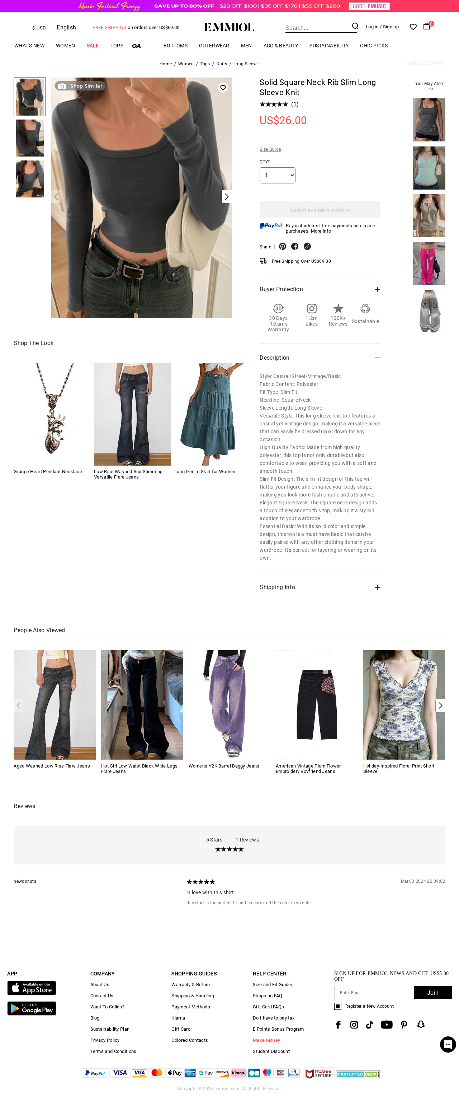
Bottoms (176, 45)
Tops (116, 45)
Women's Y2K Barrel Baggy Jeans (224, 766)
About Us (99, 984)
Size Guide (270, 149)
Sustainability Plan (110, 1029)
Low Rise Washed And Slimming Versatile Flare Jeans (128, 474)
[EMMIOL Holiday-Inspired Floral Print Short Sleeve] (404, 704)
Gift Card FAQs (268, 1006)
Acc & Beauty (281, 45)
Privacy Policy (105, 1040)
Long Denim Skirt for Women (205, 472)
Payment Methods (190, 1006)
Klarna (178, 1018)
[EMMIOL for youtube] (386, 1025)
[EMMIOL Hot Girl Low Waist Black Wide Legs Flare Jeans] (142, 704)
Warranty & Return (190, 984)
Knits (222, 63)
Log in (372, 26)
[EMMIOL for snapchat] (421, 1024)
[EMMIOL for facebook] (338, 1025)
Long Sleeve (245, 63)
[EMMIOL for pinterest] (404, 1025)
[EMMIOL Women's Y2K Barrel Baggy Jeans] (230, 704)
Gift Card (180, 1029)
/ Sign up (389, 26)
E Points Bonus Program (278, 1029)
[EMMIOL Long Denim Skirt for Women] (212, 414)
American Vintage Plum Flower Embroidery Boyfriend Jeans (308, 768)
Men (246, 45)
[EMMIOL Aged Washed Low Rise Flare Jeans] (55, 704)
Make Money (266, 1040)
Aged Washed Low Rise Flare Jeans (52, 766)
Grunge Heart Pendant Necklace (48, 472)
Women (65, 45)
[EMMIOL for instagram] (354, 1025)
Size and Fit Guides (273, 984)
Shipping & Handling (192, 995)
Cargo (143, 46)
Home (166, 63)
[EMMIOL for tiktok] (369, 1025)
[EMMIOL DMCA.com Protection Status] (358, 1078)
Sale (93, 45)
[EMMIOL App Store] (31, 994)
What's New (29, 45)
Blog (95, 1018)
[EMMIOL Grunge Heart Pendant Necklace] (52, 414)
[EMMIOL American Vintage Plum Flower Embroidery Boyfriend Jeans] (317, 704)
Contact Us (102, 995)
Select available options (320, 209)
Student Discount (271, 1051)
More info (321, 231)
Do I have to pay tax (273, 1018)
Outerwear (214, 45)
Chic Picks (374, 45)
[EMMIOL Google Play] (31, 1014)
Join (433, 992)
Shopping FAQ (268, 995)
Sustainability (329, 45)
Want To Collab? (107, 1006)
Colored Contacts (189, 1040)
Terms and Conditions (113, 1051)
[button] (440, 705)
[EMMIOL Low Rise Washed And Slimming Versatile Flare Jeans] (132, 414)
